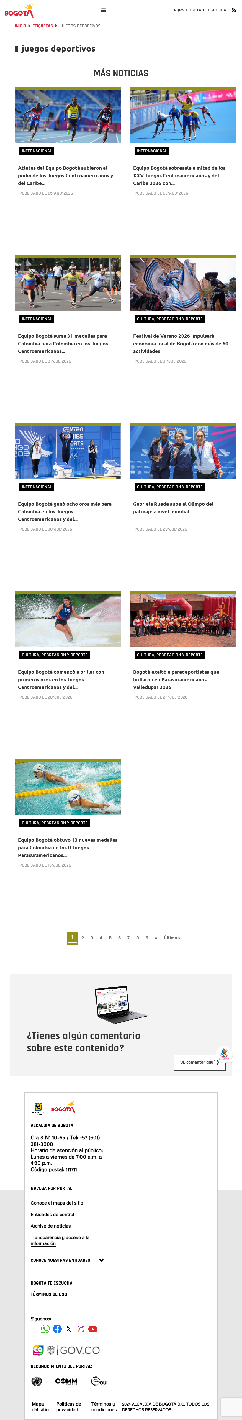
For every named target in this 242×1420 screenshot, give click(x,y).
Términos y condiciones (104, 1406)
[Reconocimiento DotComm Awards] (66, 1380)
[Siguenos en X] (69, 1329)
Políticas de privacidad (68, 1406)
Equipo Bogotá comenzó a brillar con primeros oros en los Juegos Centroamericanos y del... (61, 679)
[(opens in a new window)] (38, 1350)
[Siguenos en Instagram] (80, 1329)
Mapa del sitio (40, 1406)
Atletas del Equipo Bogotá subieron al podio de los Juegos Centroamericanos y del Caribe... (65, 175)
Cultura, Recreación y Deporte (170, 319)
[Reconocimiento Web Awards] (98, 1380)
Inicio (20, 26)
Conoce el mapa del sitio (57, 1203)
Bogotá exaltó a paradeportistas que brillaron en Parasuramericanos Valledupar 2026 (176, 679)
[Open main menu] (103, 10)
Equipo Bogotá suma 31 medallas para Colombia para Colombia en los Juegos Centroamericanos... (63, 343)
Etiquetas (42, 26)
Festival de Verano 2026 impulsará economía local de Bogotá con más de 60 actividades (180, 343)
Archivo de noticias (51, 1226)
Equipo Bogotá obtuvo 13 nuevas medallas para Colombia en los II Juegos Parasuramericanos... (67, 847)
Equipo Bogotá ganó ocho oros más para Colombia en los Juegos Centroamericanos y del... (65, 511)
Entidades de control (52, 1214)
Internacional (37, 151)
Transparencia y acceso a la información (60, 1240)
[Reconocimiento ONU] (36, 1380)
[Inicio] (19, 10)
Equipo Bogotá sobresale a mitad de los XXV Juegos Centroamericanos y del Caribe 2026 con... (179, 175)
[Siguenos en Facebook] (45, 1329)
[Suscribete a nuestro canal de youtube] (92, 1329)
